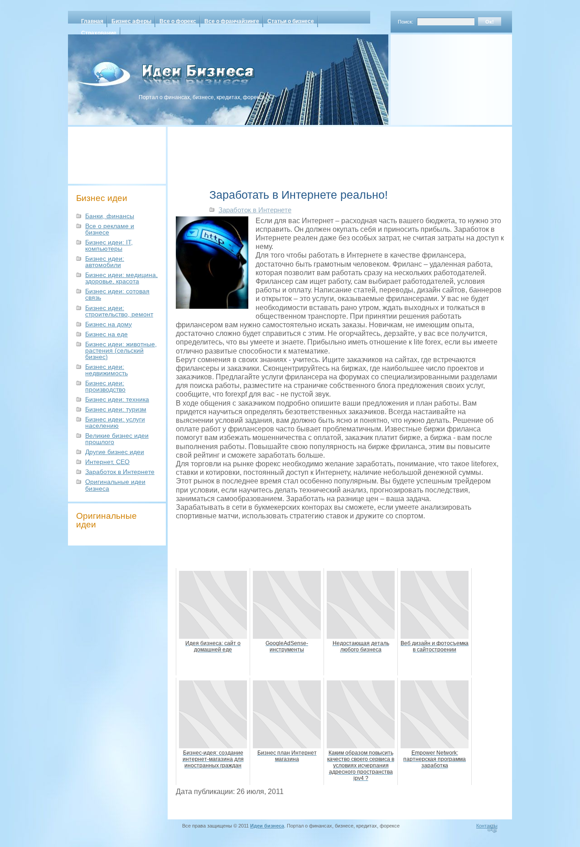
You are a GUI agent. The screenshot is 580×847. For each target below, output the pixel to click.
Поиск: (405, 21)
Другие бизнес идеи (114, 451)
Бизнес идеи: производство (105, 386)
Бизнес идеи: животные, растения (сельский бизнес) (121, 350)
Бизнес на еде (106, 334)
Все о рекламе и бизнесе (109, 229)
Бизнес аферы (131, 21)
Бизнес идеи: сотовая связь (117, 294)
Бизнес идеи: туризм (115, 409)
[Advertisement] (439, 76)
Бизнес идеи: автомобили (104, 261)
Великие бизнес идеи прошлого (117, 438)
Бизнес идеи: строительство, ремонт (119, 311)
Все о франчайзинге (231, 21)
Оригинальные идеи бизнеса (115, 485)
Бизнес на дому (108, 324)
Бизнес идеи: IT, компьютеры (109, 245)
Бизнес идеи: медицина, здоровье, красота (121, 278)
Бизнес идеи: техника (117, 399)
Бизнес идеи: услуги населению (115, 422)
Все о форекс (178, 21)
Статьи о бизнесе (290, 21)
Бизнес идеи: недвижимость (106, 370)
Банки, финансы (109, 216)
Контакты (487, 825)
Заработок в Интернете (120, 471)
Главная (92, 21)
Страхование (98, 33)
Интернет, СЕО (107, 461)
